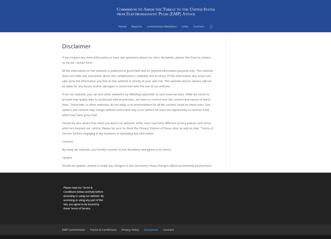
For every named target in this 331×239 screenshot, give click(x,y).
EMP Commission (73, 230)
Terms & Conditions (103, 230)
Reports (136, 26)
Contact (198, 26)
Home (122, 26)
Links (185, 26)
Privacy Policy (130, 230)
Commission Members (162, 26)
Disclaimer (151, 230)
